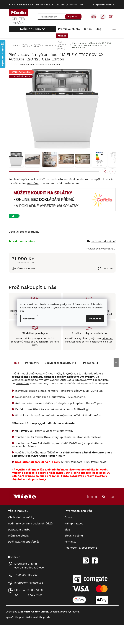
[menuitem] (32, 29)
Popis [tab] (15, 362)
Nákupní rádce (73, 523)
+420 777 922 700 (55, 4)
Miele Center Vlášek (95, 560)
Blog (67, 529)
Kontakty (70, 541)
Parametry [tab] (32, 362)
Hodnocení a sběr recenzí (81, 547)
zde (22, 310)
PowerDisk (22, 383)
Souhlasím (95, 318)
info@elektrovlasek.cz (28, 582)
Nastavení (29, 318)
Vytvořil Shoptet (15, 617)
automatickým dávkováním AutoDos (47, 379)
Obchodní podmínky (21, 517)
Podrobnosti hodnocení (48, 64)
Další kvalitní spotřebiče (23, 541)
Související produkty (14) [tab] (61, 362)
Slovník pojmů (73, 535)
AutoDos (32, 183)
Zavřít (101, 270)
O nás (68, 517)
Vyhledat (73, 16)
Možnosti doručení (103, 241)
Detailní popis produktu (24, 231)
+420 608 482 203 (26, 574)
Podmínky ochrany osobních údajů (30, 523)
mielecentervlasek (86, 559)
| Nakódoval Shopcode (37, 617)
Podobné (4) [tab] (91, 362)
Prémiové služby (18, 535)
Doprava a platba (19, 529)
